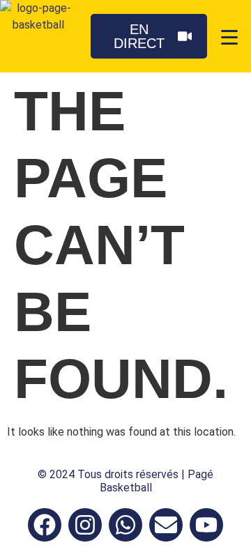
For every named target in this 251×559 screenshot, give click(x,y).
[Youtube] (206, 525)
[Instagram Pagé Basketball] (85, 525)
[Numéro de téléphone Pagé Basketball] (125, 525)
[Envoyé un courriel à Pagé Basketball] (166, 525)
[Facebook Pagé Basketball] (44, 525)
